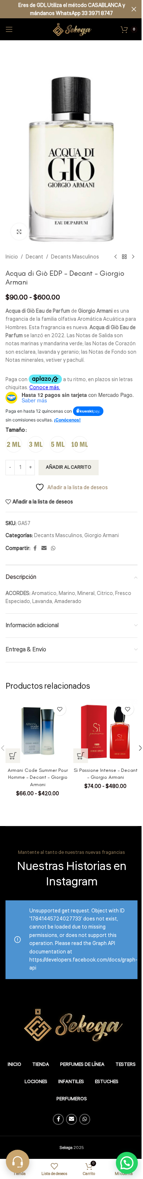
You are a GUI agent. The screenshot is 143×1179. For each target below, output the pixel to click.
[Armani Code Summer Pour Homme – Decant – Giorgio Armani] (38, 731)
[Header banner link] (71, 9)
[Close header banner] (134, 9)
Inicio (12, 257)
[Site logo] (71, 29)
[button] (127, 1163)
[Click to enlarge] (19, 231)
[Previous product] (115, 257)
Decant (34, 257)
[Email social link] (44, 548)
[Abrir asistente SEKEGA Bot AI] (17, 1161)
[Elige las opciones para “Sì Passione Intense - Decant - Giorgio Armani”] (80, 755)
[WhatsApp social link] (53, 548)
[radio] (14, 444)
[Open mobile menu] (9, 29)
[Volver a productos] (124, 257)
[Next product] (133, 257)
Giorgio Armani (101, 535)
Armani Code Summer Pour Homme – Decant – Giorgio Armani (38, 777)
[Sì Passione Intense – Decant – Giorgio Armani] (105, 731)
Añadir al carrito (68, 467)
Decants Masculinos (75, 257)
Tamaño (15, 430)
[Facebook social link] (34, 548)
